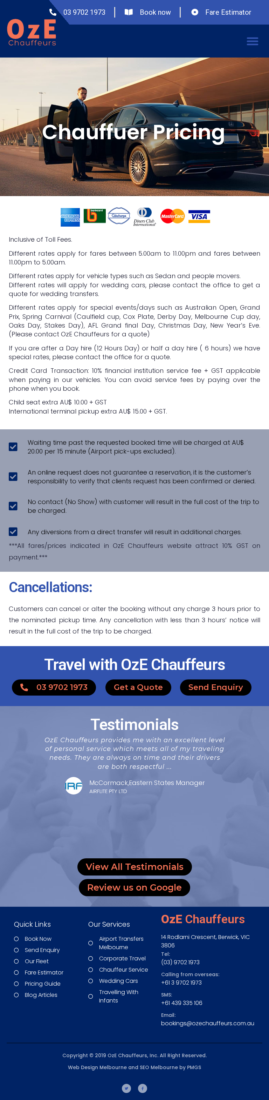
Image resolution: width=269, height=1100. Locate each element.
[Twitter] (126, 1088)
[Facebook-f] (142, 1088)
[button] (252, 41)
